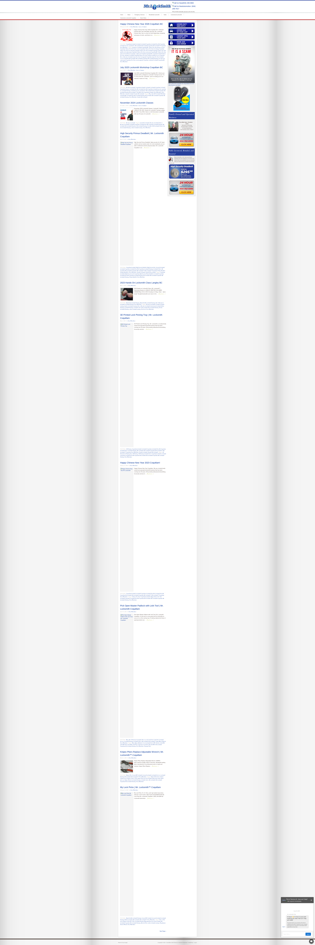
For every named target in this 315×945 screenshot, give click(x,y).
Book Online (143, 18)
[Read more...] (157, 35)
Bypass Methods (138, 743)
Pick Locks (143, 309)
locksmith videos (137, 307)
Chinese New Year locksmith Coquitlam (149, 50)
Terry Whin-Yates (134, 26)
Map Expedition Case (149, 921)
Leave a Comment (143, 26)
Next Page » (163, 931)
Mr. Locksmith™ (133, 92)
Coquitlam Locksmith (131, 44)
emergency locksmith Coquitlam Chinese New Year (136, 55)
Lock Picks (145, 744)
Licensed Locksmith (160, 267)
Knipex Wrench (128, 780)
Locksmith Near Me (134, 89)
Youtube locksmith (130, 94)
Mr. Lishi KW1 (152, 744)
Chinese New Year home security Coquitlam (135, 49)
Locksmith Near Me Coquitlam (158, 44)
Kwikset (158, 743)
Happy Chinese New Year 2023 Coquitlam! (140, 462)
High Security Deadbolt (141, 267)
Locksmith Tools (123, 450)
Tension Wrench (123, 924)
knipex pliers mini (156, 778)
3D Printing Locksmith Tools (144, 453)
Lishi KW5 (130, 744)
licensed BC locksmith (137, 775)
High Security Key (151, 267)
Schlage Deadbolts (124, 272)
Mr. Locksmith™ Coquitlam (159, 45)
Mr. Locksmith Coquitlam (147, 45)
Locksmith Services (156, 775)
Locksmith (138, 44)
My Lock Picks (144, 923)
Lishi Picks (135, 744)
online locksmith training (137, 127)
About (128, 14)
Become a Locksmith (130, 87)
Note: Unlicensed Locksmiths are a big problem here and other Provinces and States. (181, 84)
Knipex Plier (129, 775)
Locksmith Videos (157, 269)
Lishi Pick (156, 739)
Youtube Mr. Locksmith (139, 94)
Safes (165, 14)
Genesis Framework (183, 942)
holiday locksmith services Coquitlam (156, 55)
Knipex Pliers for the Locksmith (145, 778)
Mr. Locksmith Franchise (130, 126)
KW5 (154, 743)
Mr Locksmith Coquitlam (141, 5)
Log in (195, 942)
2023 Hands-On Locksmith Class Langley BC (141, 282)
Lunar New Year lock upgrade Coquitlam (142, 57)
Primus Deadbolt (161, 270)
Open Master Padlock (161, 741)
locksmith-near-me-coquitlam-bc (138, 90)
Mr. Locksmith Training (153, 58)
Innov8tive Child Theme (171, 942)
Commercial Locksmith (176, 14)
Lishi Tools (140, 744)
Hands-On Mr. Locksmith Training (147, 303)
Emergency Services (140, 14)
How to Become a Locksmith (126, 57)
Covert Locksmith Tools (147, 743)
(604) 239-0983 (188, 3)
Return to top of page (122, 942)
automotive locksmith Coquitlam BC (140, 47)
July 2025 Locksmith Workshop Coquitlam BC (141, 67)
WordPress (190, 942)
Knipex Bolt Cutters (155, 776)
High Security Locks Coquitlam (132, 274)
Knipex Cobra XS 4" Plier (129, 921)
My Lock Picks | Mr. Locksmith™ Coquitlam (140, 787)
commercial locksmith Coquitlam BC (144, 53)
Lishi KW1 (162, 743)
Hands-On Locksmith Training (133, 303)
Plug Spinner (163, 923)
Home (121, 14)
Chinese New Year (136, 596)
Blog (150, 94)
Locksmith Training (126, 90)
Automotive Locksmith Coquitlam (128, 18)
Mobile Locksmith (128, 919)
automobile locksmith (144, 123)
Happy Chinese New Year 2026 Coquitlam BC (141, 24)
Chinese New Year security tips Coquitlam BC (147, 52)
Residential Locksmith (154, 14)
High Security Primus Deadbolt (147, 274)
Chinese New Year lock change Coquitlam (154, 49)
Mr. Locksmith (138, 45)
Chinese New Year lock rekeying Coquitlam (129, 50)
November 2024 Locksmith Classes (136, 103)
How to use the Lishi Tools (148, 739)
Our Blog (139, 92)
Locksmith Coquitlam (146, 44)
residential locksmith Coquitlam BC (157, 60)
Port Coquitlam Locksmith (147, 92)
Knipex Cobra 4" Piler (132, 778)
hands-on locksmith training (130, 306)
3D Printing (128, 449)
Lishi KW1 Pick (123, 744)
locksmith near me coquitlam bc (127, 45)
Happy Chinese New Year (156, 596)
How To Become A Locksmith (135, 739)
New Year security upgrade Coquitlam (139, 60)
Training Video (147, 746)
